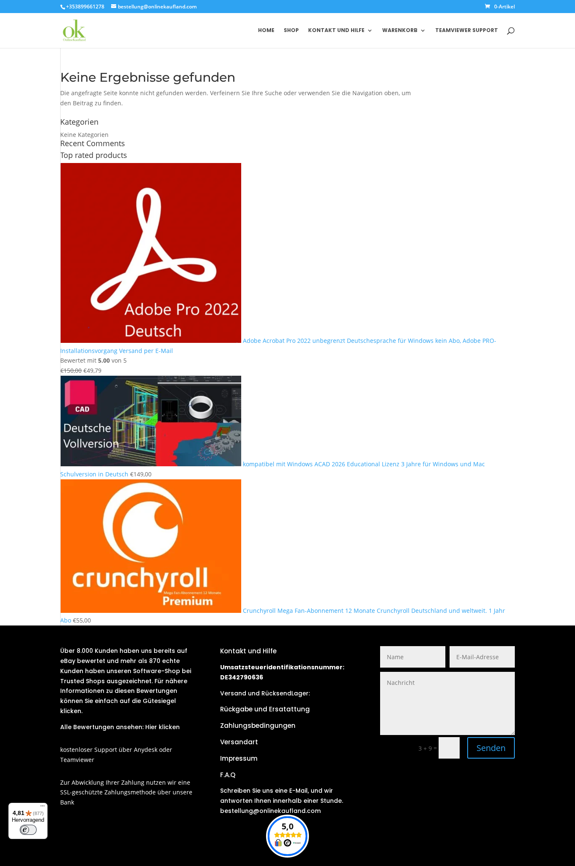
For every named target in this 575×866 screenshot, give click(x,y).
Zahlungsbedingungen (257, 725)
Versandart (239, 742)
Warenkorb (400, 30)
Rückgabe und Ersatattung (265, 709)
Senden (491, 748)
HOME (266, 30)
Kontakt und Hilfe (336, 30)
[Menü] (42, 808)
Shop (291, 30)
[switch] (28, 830)
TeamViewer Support (466, 30)
